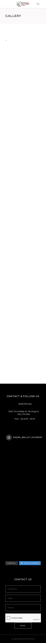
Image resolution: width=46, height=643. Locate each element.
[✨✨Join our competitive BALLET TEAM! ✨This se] (23, 471)
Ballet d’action (19, 110)
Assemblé (15, 74)
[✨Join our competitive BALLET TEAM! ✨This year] (23, 511)
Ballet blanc (17, 365)
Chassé (13, 147)
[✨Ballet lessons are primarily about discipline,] (23, 491)
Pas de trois (17, 329)
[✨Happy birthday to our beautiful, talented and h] (23, 530)
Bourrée (14, 220)
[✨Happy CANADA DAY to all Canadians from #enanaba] (23, 550)
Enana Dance (30, 639)
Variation (15, 293)
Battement (16, 183)
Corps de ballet (19, 256)
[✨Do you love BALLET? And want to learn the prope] (23, 452)
